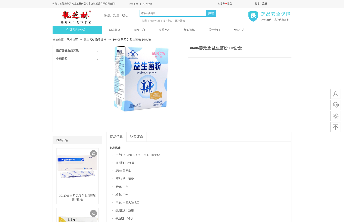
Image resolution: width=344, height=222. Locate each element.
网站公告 (239, 29)
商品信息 (116, 136)
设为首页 (133, 4)
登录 (257, 3)
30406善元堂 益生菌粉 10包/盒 (132, 39)
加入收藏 (147, 4)
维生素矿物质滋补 (95, 39)
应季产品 (164, 29)
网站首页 (114, 29)
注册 (264, 3)
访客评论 (136, 136)
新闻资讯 (189, 29)
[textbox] (173, 13)
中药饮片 (61, 58)
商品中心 (139, 29)
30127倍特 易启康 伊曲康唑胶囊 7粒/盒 (77, 197)
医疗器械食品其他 (67, 50)
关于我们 (214, 29)
